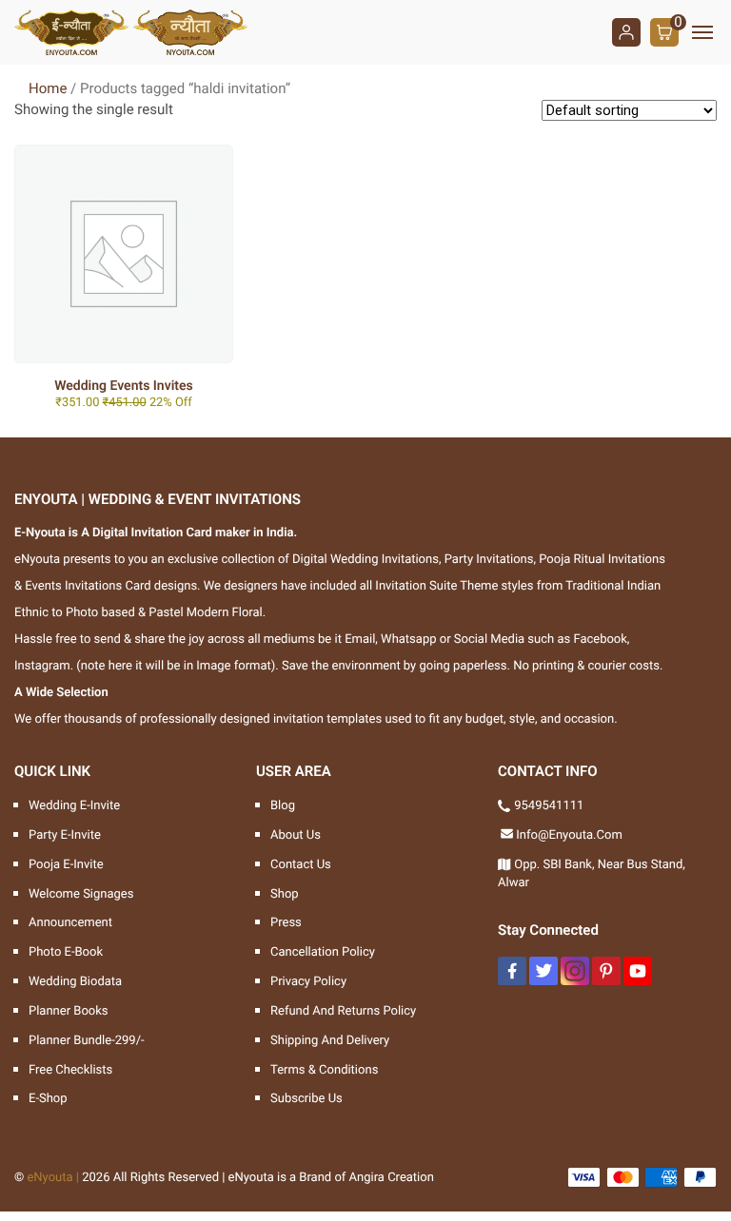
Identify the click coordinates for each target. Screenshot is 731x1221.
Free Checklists (70, 1070)
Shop (284, 894)
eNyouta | (53, 1178)
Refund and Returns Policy (343, 1011)
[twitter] (543, 971)
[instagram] (575, 971)
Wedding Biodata (75, 982)
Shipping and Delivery (329, 1041)
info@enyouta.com (569, 835)
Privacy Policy (308, 982)
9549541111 (548, 806)
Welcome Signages (81, 894)
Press (286, 923)
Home (48, 88)
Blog (282, 806)
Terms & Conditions (324, 1070)
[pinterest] (606, 971)
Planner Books (69, 1011)
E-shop (48, 1099)
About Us (295, 835)
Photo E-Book (66, 952)
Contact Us (300, 865)
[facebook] (512, 971)
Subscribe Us (306, 1099)
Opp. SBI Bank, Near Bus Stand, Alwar (591, 874)
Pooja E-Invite (66, 865)
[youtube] (637, 971)
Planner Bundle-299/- (87, 1041)
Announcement (70, 923)
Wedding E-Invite (74, 806)
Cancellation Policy (322, 952)
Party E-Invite (65, 835)
